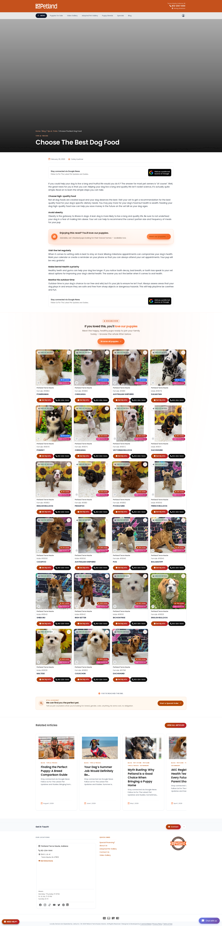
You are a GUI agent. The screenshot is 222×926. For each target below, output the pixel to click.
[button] (45, 352)
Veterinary (144, 765)
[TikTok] (49, 905)
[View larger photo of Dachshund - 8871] (183, 408)
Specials (120, 15)
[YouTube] (54, 905)
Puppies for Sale (56, 15)
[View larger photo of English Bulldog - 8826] (183, 576)
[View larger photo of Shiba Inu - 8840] (69, 576)
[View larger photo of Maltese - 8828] (69, 632)
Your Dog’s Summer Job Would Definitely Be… (98, 771)
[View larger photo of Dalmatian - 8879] (183, 352)
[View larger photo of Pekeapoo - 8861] (107, 464)
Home (38, 131)
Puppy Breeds (107, 15)
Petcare (146, 763)
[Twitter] (59, 905)
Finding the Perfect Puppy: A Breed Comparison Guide (54, 771)
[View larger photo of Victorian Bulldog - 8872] (145, 408)
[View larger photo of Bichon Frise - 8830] (145, 576)
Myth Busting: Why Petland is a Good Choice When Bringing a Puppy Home (141, 777)
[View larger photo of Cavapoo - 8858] (69, 520)
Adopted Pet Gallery (90, 15)
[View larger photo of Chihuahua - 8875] (107, 408)
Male (156, 391)
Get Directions (46, 861)
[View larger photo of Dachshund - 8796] (145, 632)
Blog (129, 15)
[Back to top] (184, 827)
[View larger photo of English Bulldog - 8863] (69, 464)
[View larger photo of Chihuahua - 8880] (107, 352)
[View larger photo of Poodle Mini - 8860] (145, 464)
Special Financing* (107, 842)
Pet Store (137, 763)
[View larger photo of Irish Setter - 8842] (107, 576)
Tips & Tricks (52, 131)
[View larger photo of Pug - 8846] (145, 520)
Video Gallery (72, 15)
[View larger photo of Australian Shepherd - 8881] (145, 352)
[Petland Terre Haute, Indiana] (46, 6)
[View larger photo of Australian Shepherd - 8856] (107, 520)
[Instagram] (45, 905)
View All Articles (175, 725)
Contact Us (104, 852)
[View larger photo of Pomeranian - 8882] (69, 352)
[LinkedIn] (67, 905)
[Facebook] (40, 905)
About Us (103, 845)
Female (43, 391)
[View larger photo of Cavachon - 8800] (107, 632)
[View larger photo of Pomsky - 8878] (69, 408)
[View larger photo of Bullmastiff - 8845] (183, 520)
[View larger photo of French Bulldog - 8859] (183, 464)
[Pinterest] (63, 905)
